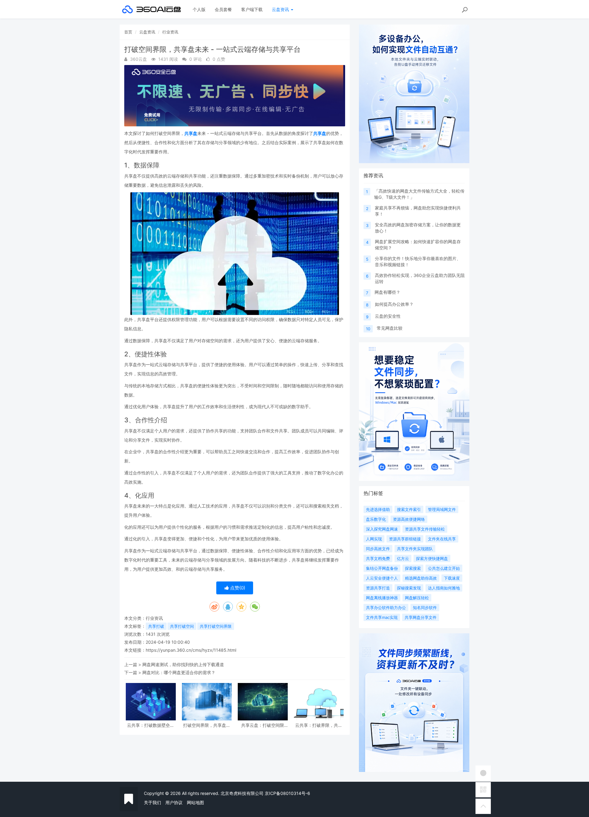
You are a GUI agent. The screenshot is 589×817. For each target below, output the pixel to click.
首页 (128, 31)
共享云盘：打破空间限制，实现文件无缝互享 (262, 725)
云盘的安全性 (388, 316)
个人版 (199, 9)
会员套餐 (223, 9)
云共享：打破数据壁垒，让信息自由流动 (150, 725)
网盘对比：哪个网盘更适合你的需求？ (178, 672)
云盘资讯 (281, 9)
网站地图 (195, 802)
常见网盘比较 (389, 328)
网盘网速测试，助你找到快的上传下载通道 (183, 664)
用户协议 (174, 802)
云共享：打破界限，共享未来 (318, 725)
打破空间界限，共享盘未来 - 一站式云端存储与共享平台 (206, 725)
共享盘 (190, 133)
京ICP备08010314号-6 (287, 793)
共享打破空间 (182, 626)
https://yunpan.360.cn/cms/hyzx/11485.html (191, 650)
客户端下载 (252, 9)
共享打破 (156, 626)
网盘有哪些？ (387, 292)
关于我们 (152, 802)
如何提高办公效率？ (394, 304)
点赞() (237, 588)
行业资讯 (170, 31)
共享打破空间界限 (216, 626)
